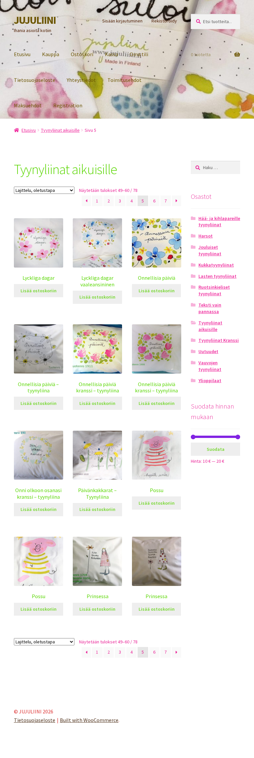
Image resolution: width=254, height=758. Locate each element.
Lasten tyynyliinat (217, 276)
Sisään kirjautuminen (122, 21)
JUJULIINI (35, 20)
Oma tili (139, 54)
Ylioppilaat (209, 380)
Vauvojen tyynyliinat (209, 366)
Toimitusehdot (124, 80)
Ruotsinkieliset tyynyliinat (214, 290)
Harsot (205, 236)
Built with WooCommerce (89, 720)
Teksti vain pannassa (209, 308)
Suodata (216, 449)
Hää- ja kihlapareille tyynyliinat (219, 221)
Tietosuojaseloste (34, 80)
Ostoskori (82, 54)
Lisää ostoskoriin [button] (39, 291)
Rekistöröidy (164, 21)
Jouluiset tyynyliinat (209, 250)
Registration (67, 105)
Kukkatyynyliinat (216, 265)
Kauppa (50, 54)
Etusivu (22, 54)
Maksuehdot (28, 105)
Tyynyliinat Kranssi (218, 340)
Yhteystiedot (81, 80)
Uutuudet (208, 351)
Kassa (111, 54)
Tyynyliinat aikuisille (60, 130)
